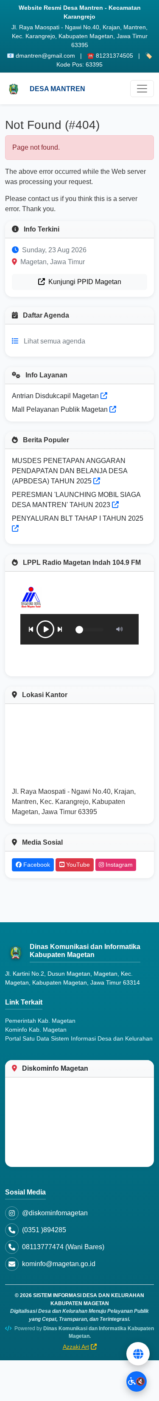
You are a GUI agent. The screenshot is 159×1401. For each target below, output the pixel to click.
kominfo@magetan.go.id (58, 1263)
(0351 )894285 (44, 1230)
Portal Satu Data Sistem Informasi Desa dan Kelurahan (79, 1038)
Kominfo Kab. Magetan (36, 1029)
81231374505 (114, 55)
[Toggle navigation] (142, 88)
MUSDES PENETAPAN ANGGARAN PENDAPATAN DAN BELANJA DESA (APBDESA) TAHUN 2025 (69, 471)
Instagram (118, 864)
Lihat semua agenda (54, 341)
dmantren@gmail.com (45, 55)
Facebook (36, 864)
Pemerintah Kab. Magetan (40, 1020)
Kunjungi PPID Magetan (84, 281)
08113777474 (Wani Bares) (63, 1246)
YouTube (77, 864)
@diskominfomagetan (55, 1213)
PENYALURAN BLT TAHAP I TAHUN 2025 (77, 518)
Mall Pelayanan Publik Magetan (60, 409)
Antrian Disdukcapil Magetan (56, 395)
